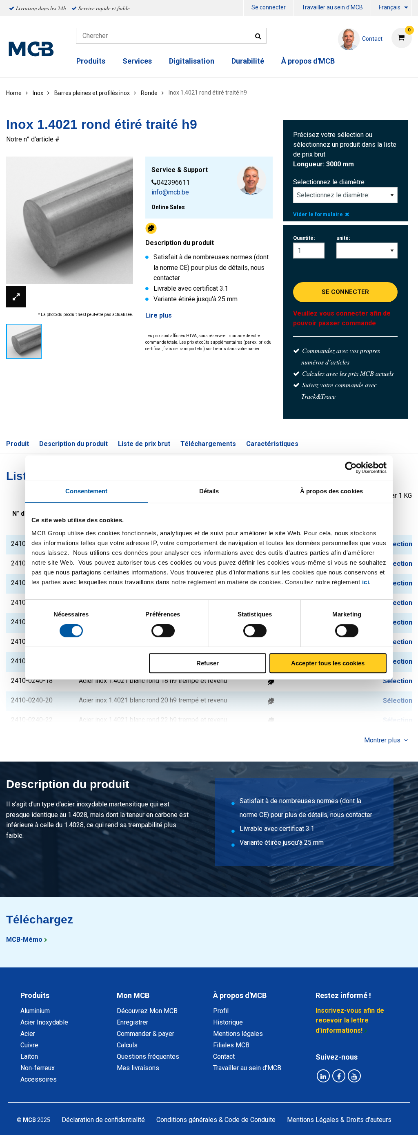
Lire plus (158, 315)
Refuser (207, 663)
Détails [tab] (209, 491)
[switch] (163, 630)
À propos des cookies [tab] (331, 491)
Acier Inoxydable (44, 1022)
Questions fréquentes (148, 1056)
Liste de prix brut (144, 444)
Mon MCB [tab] (133, 995)
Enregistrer (132, 1022)
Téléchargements (208, 444)
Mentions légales (238, 1034)
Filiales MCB (231, 1045)
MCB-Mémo (24, 939)
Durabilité (247, 61)
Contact (224, 1056)
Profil (221, 1011)
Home (14, 93)
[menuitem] (268, 8)
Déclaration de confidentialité (103, 1120)
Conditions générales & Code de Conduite (216, 1120)
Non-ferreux (37, 1068)
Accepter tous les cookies (328, 663)
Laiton (29, 1056)
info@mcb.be (170, 192)
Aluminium (35, 1011)
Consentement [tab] (86, 491)
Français (389, 7)
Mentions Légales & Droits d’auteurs (339, 1120)
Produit (17, 444)
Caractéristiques (272, 444)
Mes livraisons (138, 1068)
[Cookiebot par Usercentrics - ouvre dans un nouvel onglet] (351, 468)
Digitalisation (191, 61)
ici (365, 582)
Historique (228, 1022)
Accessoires (38, 1079)
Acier (27, 1034)
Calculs (127, 1045)
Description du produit (73, 444)
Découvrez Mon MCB (147, 1011)
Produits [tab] (34, 995)
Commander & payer (145, 1034)
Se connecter (268, 7)
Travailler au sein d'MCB (332, 7)
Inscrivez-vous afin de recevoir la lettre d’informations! (350, 1020)
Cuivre (29, 1045)
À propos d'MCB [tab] (240, 995)
